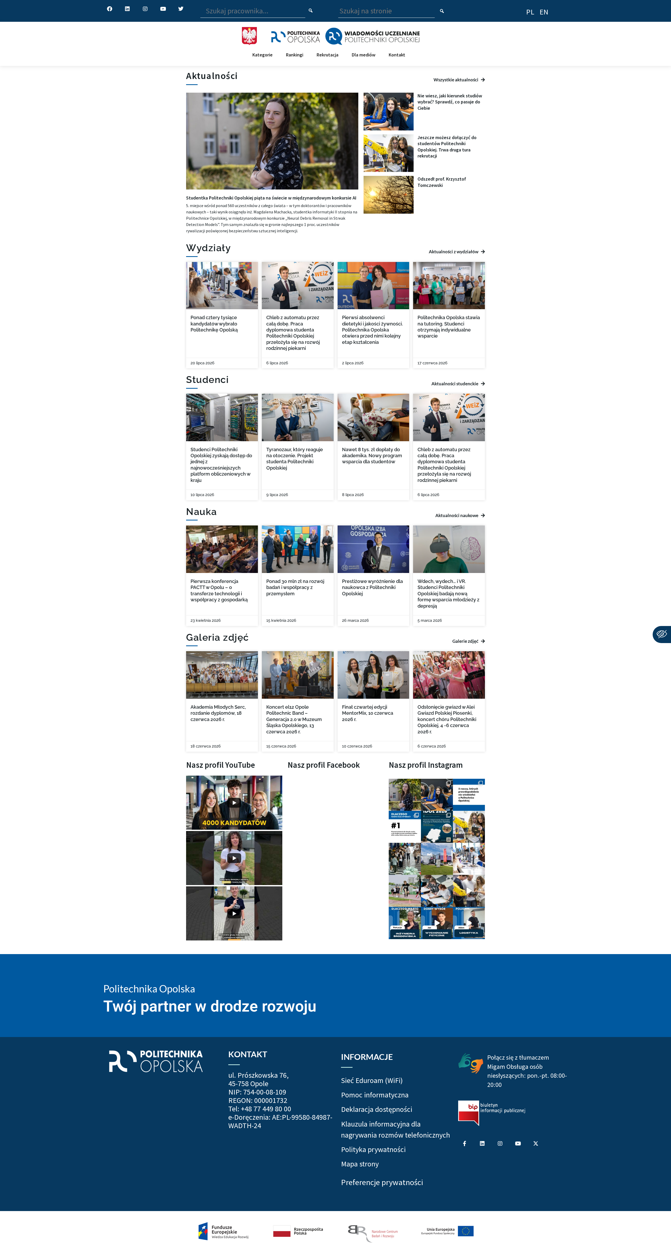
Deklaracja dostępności (376, 1109)
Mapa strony (360, 1164)
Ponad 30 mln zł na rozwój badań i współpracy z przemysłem (295, 587)
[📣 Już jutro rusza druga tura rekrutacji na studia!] (405, 827)
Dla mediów (363, 55)
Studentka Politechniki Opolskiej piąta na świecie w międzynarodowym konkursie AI (271, 198)
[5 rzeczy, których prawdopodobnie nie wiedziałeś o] (469, 795)
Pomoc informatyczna (375, 1095)
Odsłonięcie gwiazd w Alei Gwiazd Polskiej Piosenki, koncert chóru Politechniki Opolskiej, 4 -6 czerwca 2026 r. (447, 719)
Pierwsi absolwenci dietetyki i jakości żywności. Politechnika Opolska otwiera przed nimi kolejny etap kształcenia (372, 330)
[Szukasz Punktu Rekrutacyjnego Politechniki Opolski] (437, 859)
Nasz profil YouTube (220, 765)
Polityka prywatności (373, 1149)
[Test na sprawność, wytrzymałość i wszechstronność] (405, 891)
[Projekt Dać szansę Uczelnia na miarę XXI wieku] (335, 1231)
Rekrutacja (327, 55)
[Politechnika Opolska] (295, 36)
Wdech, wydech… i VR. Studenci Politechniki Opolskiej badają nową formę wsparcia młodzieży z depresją (448, 593)
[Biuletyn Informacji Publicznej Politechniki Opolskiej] (491, 1113)
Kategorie (262, 55)
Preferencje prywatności (382, 1182)
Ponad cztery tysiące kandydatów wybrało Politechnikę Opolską (214, 324)
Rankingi (294, 55)
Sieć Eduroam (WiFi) (372, 1080)
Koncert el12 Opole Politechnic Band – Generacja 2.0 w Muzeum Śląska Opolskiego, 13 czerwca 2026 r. (294, 719)
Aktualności (212, 76)
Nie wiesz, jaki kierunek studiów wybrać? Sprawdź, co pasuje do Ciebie (450, 102)
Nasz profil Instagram (426, 765)
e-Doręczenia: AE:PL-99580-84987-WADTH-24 (280, 1121)
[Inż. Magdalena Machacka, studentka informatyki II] (405, 795)
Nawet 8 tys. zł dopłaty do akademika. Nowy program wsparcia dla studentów (372, 456)
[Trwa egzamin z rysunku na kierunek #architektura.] (437, 891)
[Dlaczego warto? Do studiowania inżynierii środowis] (405, 923)
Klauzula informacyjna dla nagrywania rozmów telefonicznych (395, 1129)
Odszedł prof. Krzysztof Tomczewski (442, 182)
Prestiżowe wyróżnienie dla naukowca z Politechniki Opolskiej (372, 587)
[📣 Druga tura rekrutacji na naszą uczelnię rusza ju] (469, 827)
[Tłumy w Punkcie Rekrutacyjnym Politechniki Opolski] (405, 859)
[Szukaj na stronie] (442, 11)
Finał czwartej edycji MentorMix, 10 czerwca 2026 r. (367, 713)
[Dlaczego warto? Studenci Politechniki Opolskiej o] (437, 923)
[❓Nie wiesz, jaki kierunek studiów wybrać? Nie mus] (437, 795)
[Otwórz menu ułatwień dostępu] (662, 634)
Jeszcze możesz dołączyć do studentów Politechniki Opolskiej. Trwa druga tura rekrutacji (447, 146)
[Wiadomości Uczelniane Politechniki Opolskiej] (372, 36)
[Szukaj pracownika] (310, 11)
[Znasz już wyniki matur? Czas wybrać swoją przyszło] (469, 891)
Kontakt (397, 55)
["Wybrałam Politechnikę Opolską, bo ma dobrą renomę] (469, 859)
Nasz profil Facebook (324, 765)
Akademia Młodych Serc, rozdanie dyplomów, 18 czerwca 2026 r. (218, 713)
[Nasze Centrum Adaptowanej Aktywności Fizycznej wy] (437, 827)
